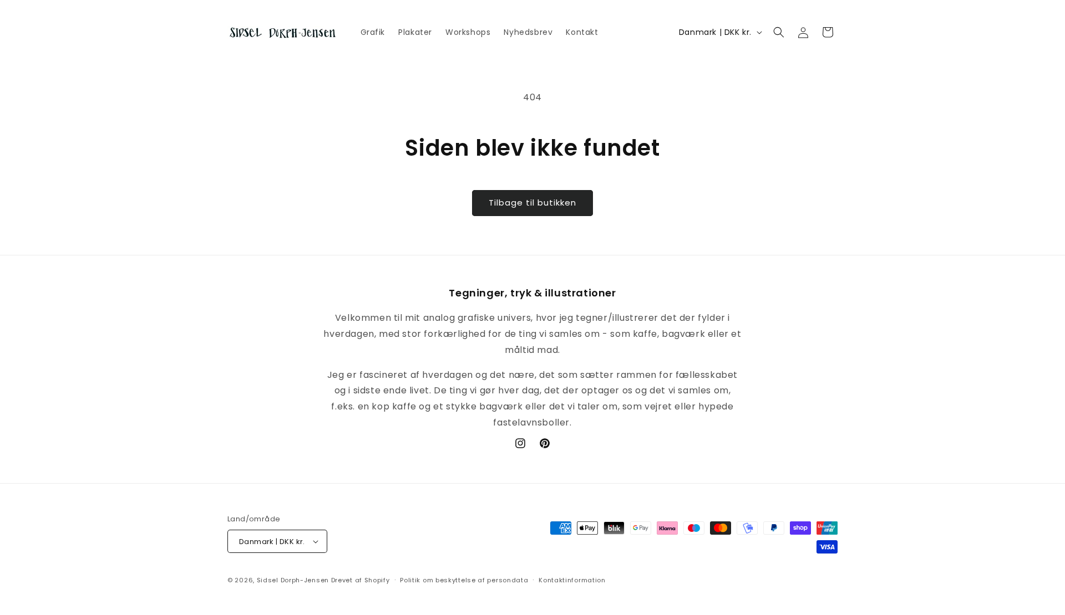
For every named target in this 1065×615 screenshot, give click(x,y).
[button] (779, 32)
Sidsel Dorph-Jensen (293, 580)
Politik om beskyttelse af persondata (464, 580)
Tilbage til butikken (532, 202)
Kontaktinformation (572, 580)
